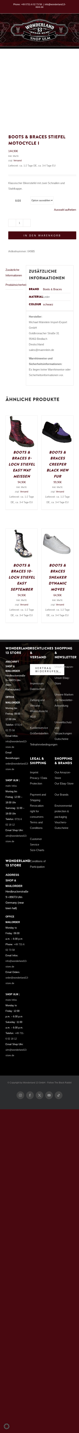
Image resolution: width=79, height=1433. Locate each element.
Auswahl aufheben (65, 209)
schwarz (48, 304)
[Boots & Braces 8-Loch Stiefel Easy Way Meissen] (21, 418)
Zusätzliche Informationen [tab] (14, 272)
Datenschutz (37, 689)
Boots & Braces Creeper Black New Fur (57, 464)
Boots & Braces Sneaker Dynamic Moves (57, 577)
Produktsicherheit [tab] (14, 284)
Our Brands (62, 794)
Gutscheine (61, 738)
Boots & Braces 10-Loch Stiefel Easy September (21, 577)
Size (18, 201)
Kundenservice (39, 727)
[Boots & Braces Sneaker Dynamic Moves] (57, 531)
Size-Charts (37, 850)
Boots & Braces (52, 289)
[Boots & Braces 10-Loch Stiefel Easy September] (21, 531)
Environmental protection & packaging (63, 811)
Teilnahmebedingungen (43, 744)
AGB (33, 716)
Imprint (34, 772)
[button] (6, 1426)
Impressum (37, 683)
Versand (17, 160)
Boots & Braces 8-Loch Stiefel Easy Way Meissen (21, 464)
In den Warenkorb (42, 235)
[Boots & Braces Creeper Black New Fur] (57, 418)
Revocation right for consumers (37, 811)
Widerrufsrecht (39, 711)
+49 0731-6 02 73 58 (31, 4)
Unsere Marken (64, 694)
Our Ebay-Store (64, 783)
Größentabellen (39, 733)
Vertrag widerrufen (47, 669)
